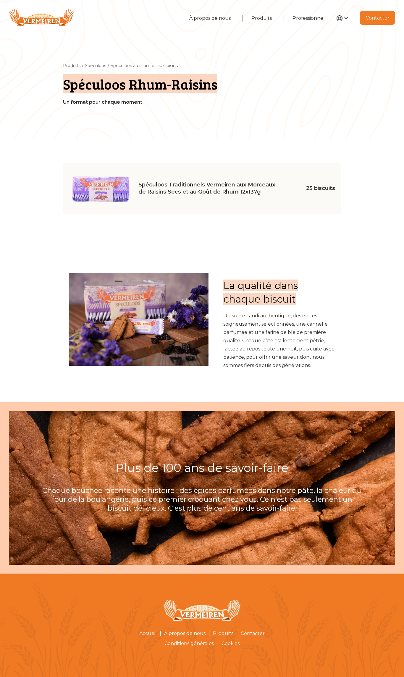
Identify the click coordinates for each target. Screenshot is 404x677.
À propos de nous (210, 18)
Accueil (148, 633)
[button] (344, 20)
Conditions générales (189, 643)
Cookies (231, 643)
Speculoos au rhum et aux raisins (144, 65)
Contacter (378, 18)
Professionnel (309, 18)
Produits (261, 18)
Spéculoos (95, 65)
